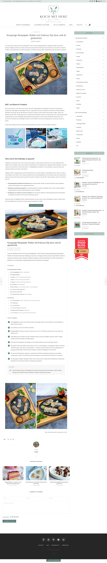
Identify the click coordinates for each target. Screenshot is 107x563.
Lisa (36, 452)
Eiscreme (78, 97)
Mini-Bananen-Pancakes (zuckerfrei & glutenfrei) (27, 1)
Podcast (80, 24)
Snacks (78, 56)
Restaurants (79, 134)
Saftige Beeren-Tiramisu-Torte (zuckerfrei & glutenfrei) (13, 482)
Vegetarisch (79, 75)
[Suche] (85, 25)
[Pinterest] (53, 539)
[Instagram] (48, 539)
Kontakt (41, 545)
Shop (70, 24)
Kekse (78, 100)
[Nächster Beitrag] (106, 281)
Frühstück (78, 49)
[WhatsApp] (63, 539)
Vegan (78, 71)
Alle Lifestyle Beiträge (81, 112)
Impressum (65, 545)
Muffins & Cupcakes (81, 93)
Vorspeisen (79, 60)
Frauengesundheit (81, 123)
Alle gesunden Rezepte (81, 38)
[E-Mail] (13, 439)
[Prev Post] (1, 281)
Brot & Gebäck (80, 52)
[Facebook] (8, 439)
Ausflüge (78, 142)
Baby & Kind (79, 131)
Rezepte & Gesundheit (23, 24)
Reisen (78, 138)
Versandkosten (80, 177)
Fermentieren (79, 41)
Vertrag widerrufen (53, 560)
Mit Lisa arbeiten (59, 24)
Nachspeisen (79, 86)
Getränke (78, 104)
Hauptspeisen (80, 67)
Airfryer (78, 45)
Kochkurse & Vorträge (42, 24)
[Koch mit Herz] (53, 13)
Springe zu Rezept (35, 41)
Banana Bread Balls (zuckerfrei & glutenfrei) (59, 482)
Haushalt (78, 127)
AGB (47, 545)
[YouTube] (58, 539)
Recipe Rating (6, 517)
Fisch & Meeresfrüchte (82, 82)
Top (54, 553)
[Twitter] (11, 439)
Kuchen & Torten (80, 89)
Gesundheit (79, 116)
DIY (77, 145)
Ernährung (78, 120)
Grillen (77, 108)
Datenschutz (55, 545)
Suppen (78, 64)
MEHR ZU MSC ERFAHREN (36, 205)
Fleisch (78, 78)
